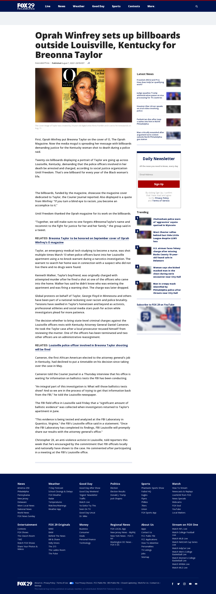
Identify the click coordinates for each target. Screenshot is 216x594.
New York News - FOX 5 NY (121, 537)
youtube (190, 584)
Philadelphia (23, 491)
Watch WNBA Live (181, 564)
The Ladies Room (56, 550)
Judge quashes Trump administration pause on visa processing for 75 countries (150, 95)
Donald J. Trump (118, 495)
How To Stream (179, 488)
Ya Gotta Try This (87, 505)
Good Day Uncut (87, 512)
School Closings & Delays (60, 491)
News (21, 483)
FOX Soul (176, 505)
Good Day (85, 483)
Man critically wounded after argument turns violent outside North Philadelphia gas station (150, 136)
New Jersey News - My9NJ (122, 532)
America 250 (23, 488)
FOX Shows (22, 532)
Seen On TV (85, 509)
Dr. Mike (83, 516)
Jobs (143, 553)
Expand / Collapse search (197, 6)
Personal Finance (87, 539)
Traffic (82, 498)
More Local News (25, 505)
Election (114, 488)
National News (24, 509)
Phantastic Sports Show (152, 488)
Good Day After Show (89, 488)
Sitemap (145, 557)
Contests (21, 528)
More (151, 6)
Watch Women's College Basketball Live (183, 559)
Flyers (144, 498)
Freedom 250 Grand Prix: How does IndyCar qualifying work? (150, 82)
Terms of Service (160, 200)
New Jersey (22, 498)
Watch (176, 483)
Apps (143, 528)
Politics (115, 483)
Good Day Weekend (88, 491)
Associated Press (42, 63)
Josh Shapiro (116, 498)
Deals (82, 535)
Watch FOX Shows (26, 543)
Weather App (54, 509)
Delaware (22, 502)
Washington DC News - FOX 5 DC (121, 543)
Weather (54, 483)
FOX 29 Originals (59, 524)
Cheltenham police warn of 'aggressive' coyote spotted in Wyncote (167, 222)
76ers (144, 505)
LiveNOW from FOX (181, 495)
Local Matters (178, 512)
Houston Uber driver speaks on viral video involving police (150, 108)
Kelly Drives (54, 543)
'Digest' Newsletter (88, 495)
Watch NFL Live (179, 528)
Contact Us (146, 532)
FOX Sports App (148, 512)
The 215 (52, 546)
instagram (184, 584)
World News (23, 512)
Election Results (117, 491)
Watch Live (84, 502)
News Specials (179, 498)
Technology (85, 543)
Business (83, 528)
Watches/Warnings (57, 505)
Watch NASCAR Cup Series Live (184, 543)
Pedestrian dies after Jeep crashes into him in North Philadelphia (149, 121)
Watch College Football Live (183, 533)
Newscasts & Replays (182, 491)
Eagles (144, 495)
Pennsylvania (23, 495)
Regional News (120, 524)
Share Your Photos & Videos (27, 547)
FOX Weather (54, 495)
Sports (145, 483)
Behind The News (56, 535)
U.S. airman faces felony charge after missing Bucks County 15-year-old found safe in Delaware (166, 254)
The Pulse (53, 553)
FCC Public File (148, 535)
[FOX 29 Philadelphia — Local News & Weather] (27, 6)
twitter (178, 584)
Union (144, 509)
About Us (147, 524)
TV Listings (146, 550)
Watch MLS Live (179, 567)
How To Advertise (149, 543)
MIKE (50, 528)
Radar (51, 498)
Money (83, 524)
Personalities (147, 546)
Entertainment (27, 524)
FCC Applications (149, 539)
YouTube (176, 509)
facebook (172, 584)
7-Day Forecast (55, 488)
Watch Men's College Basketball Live (182, 553)
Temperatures (55, 502)
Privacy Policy (162, 198)
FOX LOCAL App (118, 528)
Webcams (177, 502)
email (196, 584)
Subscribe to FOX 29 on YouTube (155, 304)
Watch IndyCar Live (181, 548)
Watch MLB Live (180, 538)
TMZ (19, 539)
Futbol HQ (146, 491)
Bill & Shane (54, 539)
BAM (50, 532)
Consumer (84, 532)
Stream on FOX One (185, 524)
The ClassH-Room (26, 535)
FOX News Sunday (26, 516)
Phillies (144, 502)
